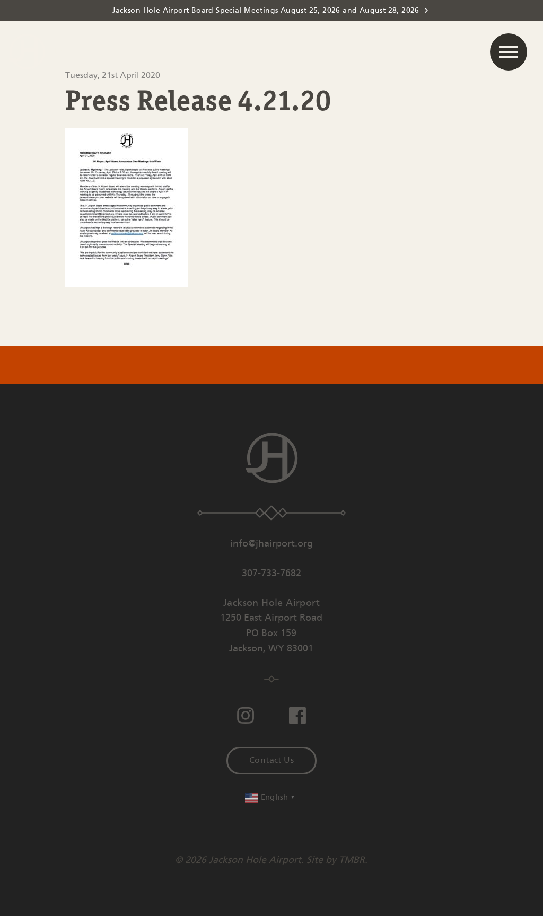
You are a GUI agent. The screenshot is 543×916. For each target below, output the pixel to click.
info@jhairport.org (271, 544)
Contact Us (271, 760)
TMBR (352, 860)
